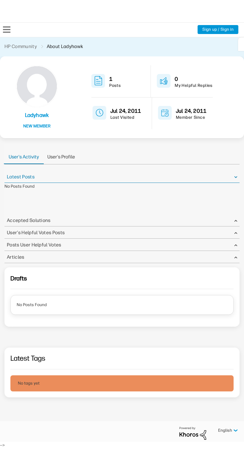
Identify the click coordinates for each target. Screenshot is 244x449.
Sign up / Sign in (218, 29)
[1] (241, 44)
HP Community (20, 46)
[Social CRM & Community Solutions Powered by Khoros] (192, 433)
